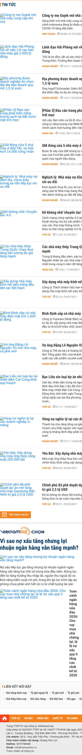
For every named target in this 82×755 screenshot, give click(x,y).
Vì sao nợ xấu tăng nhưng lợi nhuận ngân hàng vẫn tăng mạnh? (39, 544)
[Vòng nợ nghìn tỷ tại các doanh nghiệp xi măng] (19, 429)
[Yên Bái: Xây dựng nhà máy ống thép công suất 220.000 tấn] (19, 463)
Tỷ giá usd (58, 692)
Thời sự (46, 234)
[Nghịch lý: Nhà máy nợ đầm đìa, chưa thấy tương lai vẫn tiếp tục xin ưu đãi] (19, 187)
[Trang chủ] (4, 718)
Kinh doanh (48, 34)
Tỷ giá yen (73, 692)
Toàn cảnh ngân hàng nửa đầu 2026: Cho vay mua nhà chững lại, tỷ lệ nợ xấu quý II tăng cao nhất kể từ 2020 (74, 633)
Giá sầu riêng (38, 699)
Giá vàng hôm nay (16, 692)
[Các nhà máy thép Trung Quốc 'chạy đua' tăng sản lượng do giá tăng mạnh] (19, 257)
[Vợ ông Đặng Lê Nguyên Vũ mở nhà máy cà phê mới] (19, 355)
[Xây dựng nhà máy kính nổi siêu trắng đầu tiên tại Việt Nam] (19, 292)
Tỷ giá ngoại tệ (39, 692)
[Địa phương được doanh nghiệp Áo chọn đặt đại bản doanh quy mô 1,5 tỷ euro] (19, 89)
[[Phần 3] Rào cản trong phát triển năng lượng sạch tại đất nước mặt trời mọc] (19, 121)
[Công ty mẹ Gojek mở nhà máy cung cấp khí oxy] (19, 26)
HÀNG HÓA (43, 718)
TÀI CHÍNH (72, 718)
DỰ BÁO (28, 718)
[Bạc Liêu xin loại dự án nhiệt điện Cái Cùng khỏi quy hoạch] (19, 387)
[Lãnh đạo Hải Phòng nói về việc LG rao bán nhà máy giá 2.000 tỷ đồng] (19, 57)
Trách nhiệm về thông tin (20, 751)
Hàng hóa (47, 133)
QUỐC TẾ (57, 718)
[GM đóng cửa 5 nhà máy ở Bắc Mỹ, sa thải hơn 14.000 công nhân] (19, 156)
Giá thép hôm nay (16, 699)
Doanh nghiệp (50, 66)
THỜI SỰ (15, 718)
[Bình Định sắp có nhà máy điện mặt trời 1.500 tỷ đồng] (19, 324)
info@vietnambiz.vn (26, 747)
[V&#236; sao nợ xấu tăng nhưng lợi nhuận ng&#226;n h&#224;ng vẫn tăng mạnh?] (39, 558)
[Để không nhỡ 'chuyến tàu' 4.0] (19, 223)
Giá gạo (71, 699)
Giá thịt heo (56, 699)
